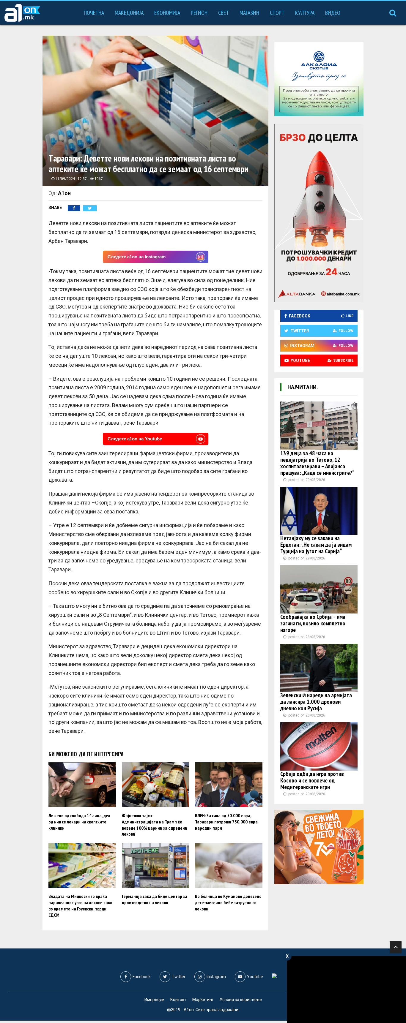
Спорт (277, 13)
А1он (64, 193)
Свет (223, 13)
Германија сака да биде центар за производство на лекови (154, 899)
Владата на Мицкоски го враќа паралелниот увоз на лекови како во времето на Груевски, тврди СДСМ (80, 905)
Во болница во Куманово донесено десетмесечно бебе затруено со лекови (228, 902)
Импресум (154, 999)
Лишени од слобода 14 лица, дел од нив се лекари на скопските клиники (79, 821)
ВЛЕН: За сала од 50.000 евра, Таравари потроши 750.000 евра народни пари (226, 821)
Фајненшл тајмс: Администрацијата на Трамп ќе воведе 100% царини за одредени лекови (154, 824)
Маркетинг (203, 999)
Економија (167, 13)
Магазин (249, 13)
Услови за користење (241, 999)
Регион (199, 13)
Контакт (178, 999)
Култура (304, 13)
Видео (332, 13)
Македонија (129, 13)
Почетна (94, 13)
